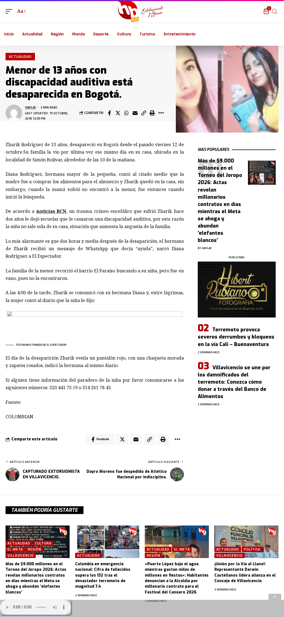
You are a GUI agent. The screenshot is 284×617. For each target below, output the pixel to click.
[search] (274, 11)
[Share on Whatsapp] (126, 113)
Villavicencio (20, 555)
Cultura (43, 543)
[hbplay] (142, 11)
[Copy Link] (144, 113)
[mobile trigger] (10, 11)
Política (252, 549)
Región (34, 549)
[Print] (152, 113)
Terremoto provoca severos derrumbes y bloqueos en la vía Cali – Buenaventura (236, 336)
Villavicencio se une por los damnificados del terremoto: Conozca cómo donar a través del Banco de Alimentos (234, 382)
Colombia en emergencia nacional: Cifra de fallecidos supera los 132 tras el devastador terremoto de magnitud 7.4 (102, 575)
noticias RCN (51, 211)
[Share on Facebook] (109, 113)
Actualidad (20, 56)
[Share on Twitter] (118, 113)
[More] (161, 113)
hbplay (30, 107)
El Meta (15, 549)
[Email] (135, 113)
